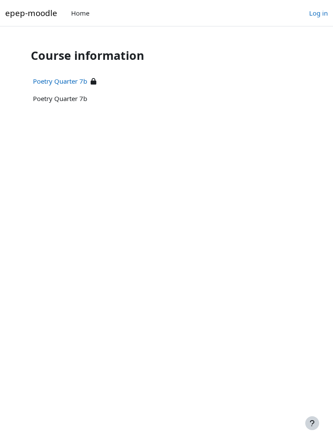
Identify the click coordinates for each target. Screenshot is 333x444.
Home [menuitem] (80, 13)
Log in (318, 13)
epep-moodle (31, 12)
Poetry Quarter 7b (60, 81)
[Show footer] (312, 423)
